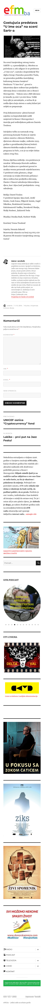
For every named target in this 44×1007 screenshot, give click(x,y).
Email (6, 380)
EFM (5, 996)
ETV (9, 996)
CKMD (14, 996)
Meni (37, 10)
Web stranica (9, 391)
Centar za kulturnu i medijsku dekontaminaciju (21, 696)
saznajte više (31, 514)
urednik (9, 305)
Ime (5, 369)
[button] (5, 657)
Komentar (8, 335)
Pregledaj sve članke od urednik (22, 297)
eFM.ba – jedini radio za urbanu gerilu (17, 1003)
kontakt (38, 996)
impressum (29, 996)
